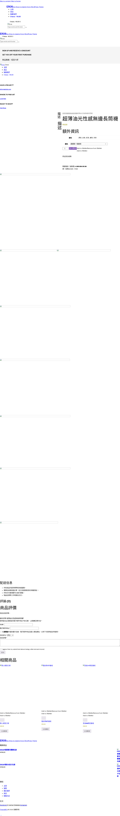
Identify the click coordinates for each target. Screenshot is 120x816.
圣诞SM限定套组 (88, 723)
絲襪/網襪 (74, 113)
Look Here (3, 99)
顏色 (66, 144)
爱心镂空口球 (4, 723)
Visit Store (3, 108)
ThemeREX (4, 810)
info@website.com (5, 89)
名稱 (2, 624)
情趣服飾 (68, 113)
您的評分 (3, 635)
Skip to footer (16, 1)
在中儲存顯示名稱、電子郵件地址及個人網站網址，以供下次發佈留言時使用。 (30, 632)
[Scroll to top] (1, 815)
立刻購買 (73, 148)
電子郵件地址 (5, 628)
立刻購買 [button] (4, 731)
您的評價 (3, 638)
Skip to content (5, 1)
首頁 (63, 113)
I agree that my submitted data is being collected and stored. (23, 649)
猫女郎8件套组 (46, 721)
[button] (89, 148)
